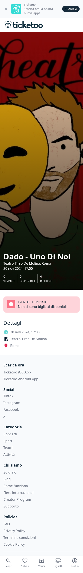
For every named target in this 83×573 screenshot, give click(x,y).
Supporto (11, 506)
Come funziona (15, 486)
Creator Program (17, 499)
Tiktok (8, 396)
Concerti (10, 434)
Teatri (8, 447)
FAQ (6, 524)
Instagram (11, 402)
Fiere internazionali (18, 492)
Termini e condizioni (19, 537)
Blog (7, 479)
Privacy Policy (14, 530)
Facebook (11, 409)
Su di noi (10, 472)
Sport (7, 441)
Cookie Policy (14, 544)
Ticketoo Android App (20, 379)
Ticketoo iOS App (17, 372)
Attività (9, 454)
